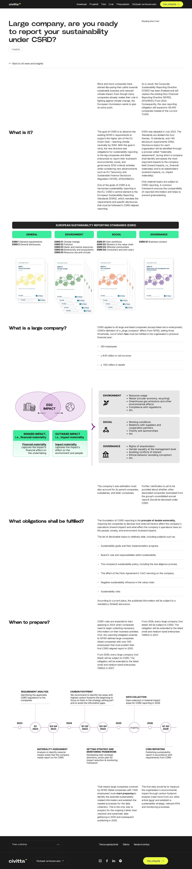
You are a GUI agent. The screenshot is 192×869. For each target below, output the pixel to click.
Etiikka (126, 844)
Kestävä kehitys (142, 844)
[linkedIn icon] (114, 861)
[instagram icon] (100, 861)
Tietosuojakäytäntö (108, 844)
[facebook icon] (107, 861)
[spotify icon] (120, 861)
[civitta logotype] (15, 4)
